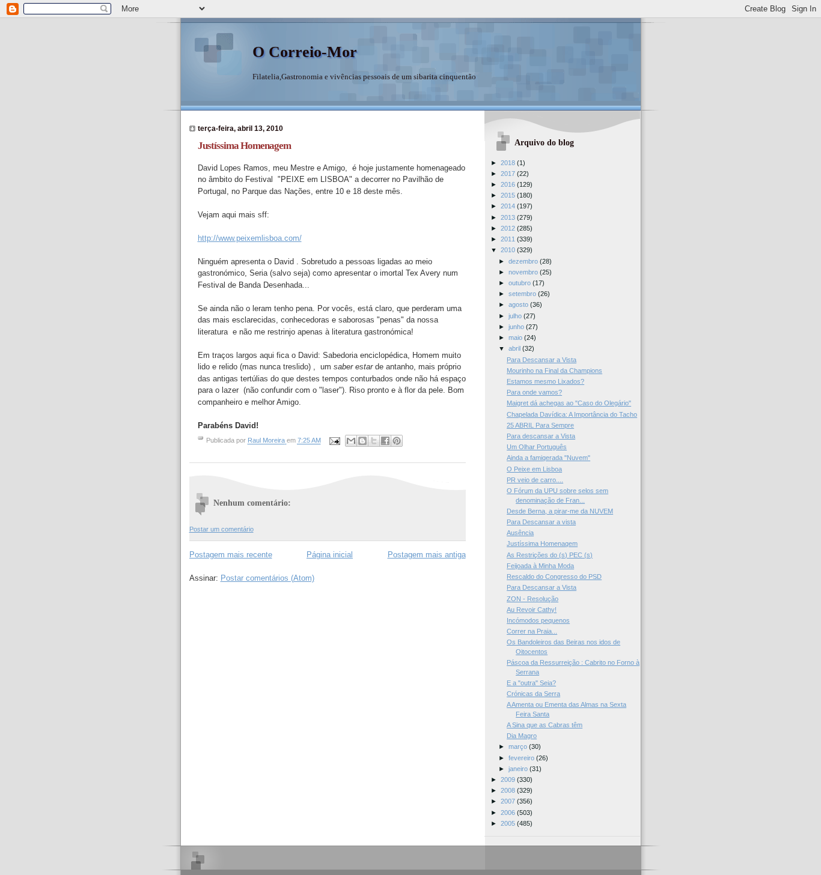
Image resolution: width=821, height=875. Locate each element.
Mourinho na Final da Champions (554, 370)
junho (517, 326)
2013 (509, 217)
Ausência (520, 532)
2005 (509, 823)
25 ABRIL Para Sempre (540, 425)
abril (515, 348)
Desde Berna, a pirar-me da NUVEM (560, 511)
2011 (509, 239)
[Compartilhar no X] (374, 441)
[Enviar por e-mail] (351, 441)
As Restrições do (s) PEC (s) (550, 555)
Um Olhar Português (537, 446)
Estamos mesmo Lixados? (545, 381)
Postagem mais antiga (427, 554)
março (518, 746)
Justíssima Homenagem (542, 543)
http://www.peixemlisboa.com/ (250, 238)
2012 (509, 228)
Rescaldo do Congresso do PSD (554, 576)
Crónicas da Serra (533, 693)
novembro (524, 272)
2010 (509, 249)
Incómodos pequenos (538, 620)
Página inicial (330, 554)
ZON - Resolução (532, 598)
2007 (509, 801)
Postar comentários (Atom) (267, 578)
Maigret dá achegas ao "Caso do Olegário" (569, 403)
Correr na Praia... (532, 631)
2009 (509, 779)
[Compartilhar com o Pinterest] (397, 441)
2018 (509, 162)
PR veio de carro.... (535, 479)
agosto (519, 304)
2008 (509, 790)
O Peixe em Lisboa (534, 469)
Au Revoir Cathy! (532, 609)
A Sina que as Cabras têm (544, 724)
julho (515, 315)
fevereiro (522, 757)
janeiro (519, 768)
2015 (509, 195)
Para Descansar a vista (541, 521)
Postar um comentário (221, 529)
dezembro (524, 261)
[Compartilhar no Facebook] (385, 441)
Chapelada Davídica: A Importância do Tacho (572, 414)
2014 (509, 206)
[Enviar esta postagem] (334, 440)
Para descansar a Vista (541, 436)
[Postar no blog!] (362, 441)
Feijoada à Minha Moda (540, 565)
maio (516, 337)
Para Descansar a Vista (541, 359)
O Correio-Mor (304, 52)
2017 (509, 173)
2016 (509, 184)
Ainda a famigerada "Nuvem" (548, 457)
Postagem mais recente (230, 554)
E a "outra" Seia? (531, 682)
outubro (520, 282)
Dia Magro (522, 735)
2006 (509, 812)
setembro (523, 293)
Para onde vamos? (534, 392)
